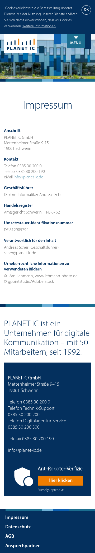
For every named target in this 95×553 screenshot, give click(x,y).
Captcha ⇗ (51, 490)
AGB (9, 536)
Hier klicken (61, 480)
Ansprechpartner (22, 546)
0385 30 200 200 (24, 415)
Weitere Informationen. (39, 26)
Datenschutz (18, 527)
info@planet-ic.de (28, 177)
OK (86, 10)
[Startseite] (47, 43)
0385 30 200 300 (24, 427)
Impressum (16, 517)
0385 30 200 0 (36, 402)
